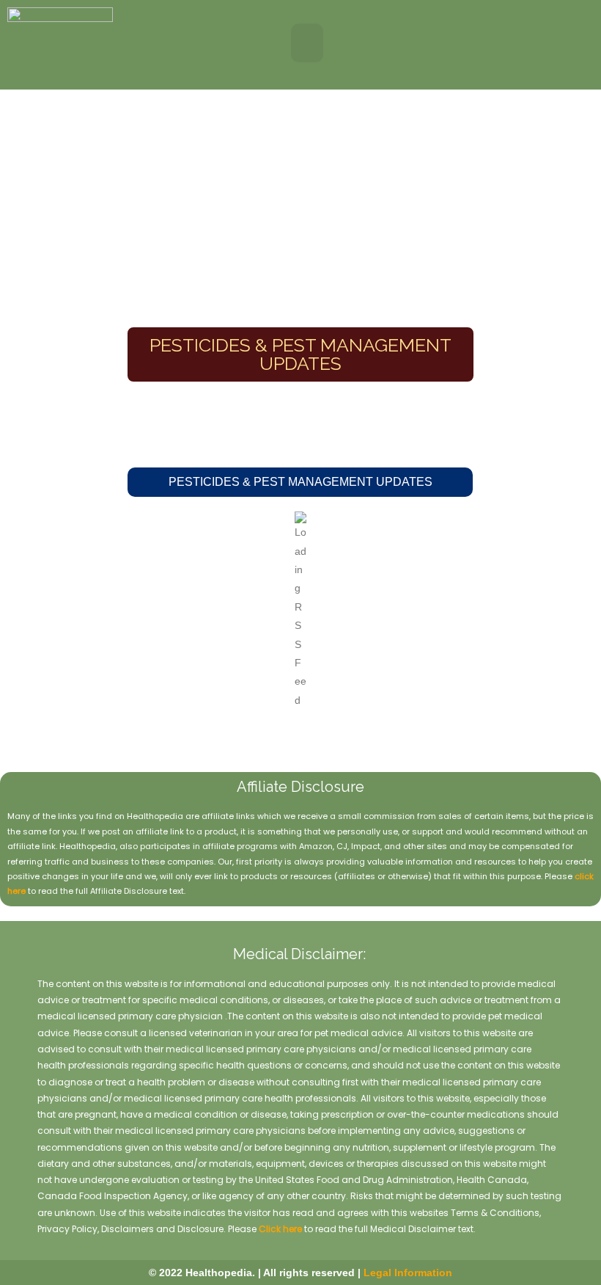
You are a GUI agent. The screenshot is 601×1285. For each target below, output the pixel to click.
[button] (307, 42)
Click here (280, 1229)
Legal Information (408, 1272)
